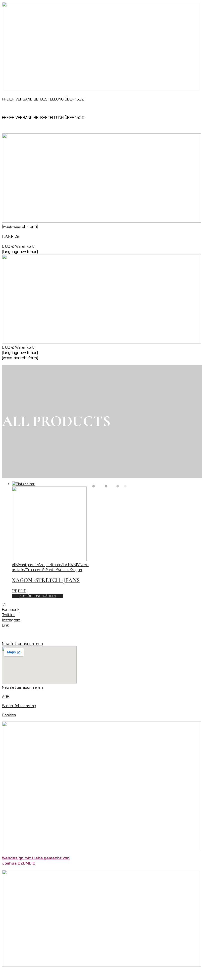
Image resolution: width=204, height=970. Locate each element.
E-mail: (88, 108)
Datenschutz (36, 634)
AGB (5, 696)
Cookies (9, 715)
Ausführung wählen (37, 596)
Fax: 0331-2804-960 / (22, 108)
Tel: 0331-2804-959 (61, 108)
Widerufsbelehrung (19, 705)
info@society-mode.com (117, 108)
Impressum (12, 634)
